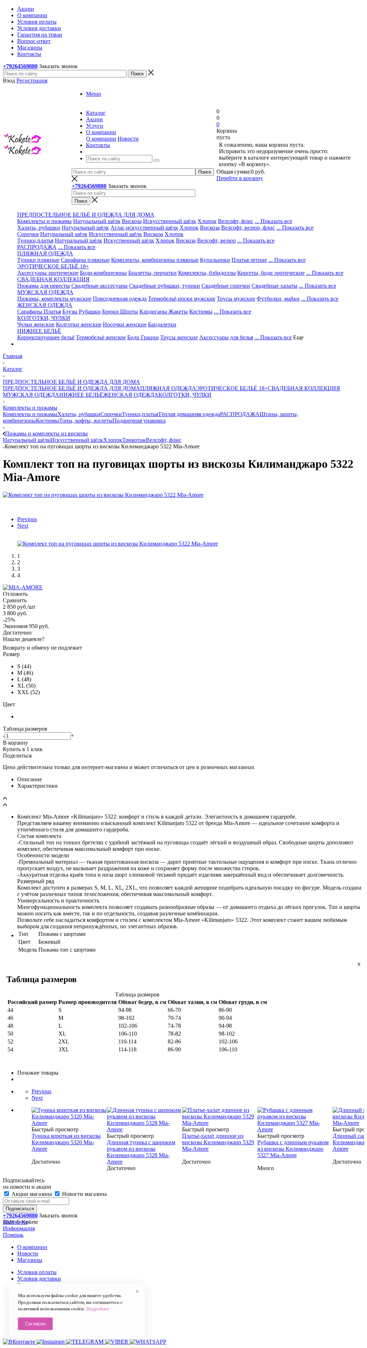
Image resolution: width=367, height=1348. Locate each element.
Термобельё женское (101, 337)
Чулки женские (35, 324)
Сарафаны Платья (39, 311)
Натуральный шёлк (96, 221)
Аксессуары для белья (226, 337)
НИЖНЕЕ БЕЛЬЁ (81, 395)
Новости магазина (84, 1194)
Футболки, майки (278, 299)
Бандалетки (162, 324)
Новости (128, 139)
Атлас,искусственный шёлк (144, 228)
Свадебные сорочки (225, 286)
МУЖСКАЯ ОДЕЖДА (31, 395)
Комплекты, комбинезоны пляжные (155, 260)
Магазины (29, 1260)
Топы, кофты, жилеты (86, 421)
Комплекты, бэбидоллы (207, 273)
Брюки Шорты (120, 311)
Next (22, 526)
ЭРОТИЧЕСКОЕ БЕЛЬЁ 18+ (232, 388)
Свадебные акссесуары (99, 286)
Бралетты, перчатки (152, 273)
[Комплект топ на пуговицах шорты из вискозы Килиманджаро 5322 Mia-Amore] (103, 495)
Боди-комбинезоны (103, 273)
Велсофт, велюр (216, 240)
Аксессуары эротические (47, 273)
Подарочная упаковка (139, 421)
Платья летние (249, 260)
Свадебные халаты (274, 286)
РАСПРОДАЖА (37, 247)
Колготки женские (78, 324)
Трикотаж (134, 440)
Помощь (13, 1235)
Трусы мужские (236, 299)
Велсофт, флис (235, 221)
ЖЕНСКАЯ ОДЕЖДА (130, 395)
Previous (27, 519)
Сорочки (28, 234)
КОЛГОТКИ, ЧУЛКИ (184, 395)
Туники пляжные (38, 260)
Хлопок (206, 221)
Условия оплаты (37, 1272)
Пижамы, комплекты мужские (54, 299)
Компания (15, 1222)
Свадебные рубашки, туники (164, 286)
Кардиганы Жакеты (163, 311)
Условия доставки (39, 1279)
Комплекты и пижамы (44, 221)
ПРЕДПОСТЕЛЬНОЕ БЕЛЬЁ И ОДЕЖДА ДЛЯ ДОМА (71, 388)
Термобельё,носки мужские (181, 299)
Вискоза (132, 221)
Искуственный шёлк (129, 240)
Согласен (35, 1323)
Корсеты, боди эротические (271, 273)
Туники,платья (35, 240)
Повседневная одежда (120, 299)
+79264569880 (20, 66)
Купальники (215, 260)
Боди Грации (143, 337)
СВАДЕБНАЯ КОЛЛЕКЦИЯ (304, 388)
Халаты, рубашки (38, 228)
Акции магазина (31, 1194)
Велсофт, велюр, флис (248, 228)
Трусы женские (179, 337)
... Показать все (273, 221)
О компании (101, 139)
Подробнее (97, 1308)
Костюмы (201, 311)
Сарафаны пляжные (85, 260)
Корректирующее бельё (46, 337)
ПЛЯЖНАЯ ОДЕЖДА (168, 388)
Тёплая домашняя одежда (189, 414)
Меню (93, 94)
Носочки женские (125, 324)
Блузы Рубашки (81, 311)
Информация (19, 1228)
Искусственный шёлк (169, 221)
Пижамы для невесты (43, 286)
